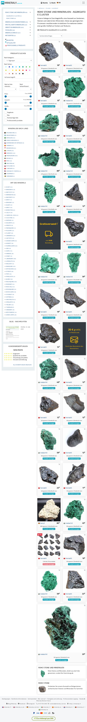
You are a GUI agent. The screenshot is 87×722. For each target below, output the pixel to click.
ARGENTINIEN (11, 135)
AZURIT (9, 205)
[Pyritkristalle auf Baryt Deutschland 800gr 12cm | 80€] (49, 509)
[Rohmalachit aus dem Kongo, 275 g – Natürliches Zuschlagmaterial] (49, 157)
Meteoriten (10, 35)
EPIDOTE (9, 225)
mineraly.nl (69, 707)
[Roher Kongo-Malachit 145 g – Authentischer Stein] (49, 122)
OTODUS (9, 271)
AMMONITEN (10, 194)
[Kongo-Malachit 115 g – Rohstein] (74, 263)
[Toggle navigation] (83, 3)
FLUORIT (9, 233)
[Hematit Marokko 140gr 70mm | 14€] (49, 333)
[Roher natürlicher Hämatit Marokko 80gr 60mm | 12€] (74, 404)
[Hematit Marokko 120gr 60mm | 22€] (49, 474)
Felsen (48, 8)
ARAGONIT (10, 202)
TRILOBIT (9, 304)
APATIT (9, 199)
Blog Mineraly (12, 703)
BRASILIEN (10, 137)
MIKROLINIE (10, 266)
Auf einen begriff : (10, 77)
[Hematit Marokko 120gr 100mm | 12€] (74, 52)
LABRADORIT (11, 258)
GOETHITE (10, 238)
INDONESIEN (11, 148)
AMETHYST (10, 192)
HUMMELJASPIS (11, 246)
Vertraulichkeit (32, 699)
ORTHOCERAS (11, 269)
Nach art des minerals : (8, 85)
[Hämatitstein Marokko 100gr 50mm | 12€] (49, 404)
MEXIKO (9, 158)
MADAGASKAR (12, 155)
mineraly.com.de (33, 707)
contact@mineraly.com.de (58, 703)
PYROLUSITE (10, 276)
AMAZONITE (10, 189)
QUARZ (9, 279)
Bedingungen (6, 699)
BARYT (9, 207)
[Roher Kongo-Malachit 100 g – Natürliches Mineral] (61, 628)
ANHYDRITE (10, 197)
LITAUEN (10, 150)
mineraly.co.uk (20, 707)
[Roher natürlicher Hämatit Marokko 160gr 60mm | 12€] (74, 369)
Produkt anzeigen (49, 71)
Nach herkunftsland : (24, 85)
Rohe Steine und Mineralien (16, 12)
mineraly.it (46, 707)
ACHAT (9, 187)
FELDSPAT (10, 230)
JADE (8, 248)
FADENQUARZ (11, 228)
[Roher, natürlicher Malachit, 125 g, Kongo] (74, 509)
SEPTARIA (10, 297)
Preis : (6, 94)
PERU (9, 160)
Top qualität (10, 43)
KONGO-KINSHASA (12, 140)
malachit (69, 100)
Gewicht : (7, 100)
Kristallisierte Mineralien (16, 25)
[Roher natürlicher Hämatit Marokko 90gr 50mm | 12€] (74, 122)
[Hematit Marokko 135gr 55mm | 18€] (74, 228)
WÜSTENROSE (11, 312)
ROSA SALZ (10, 286)
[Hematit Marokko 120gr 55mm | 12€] (74, 439)
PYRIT (8, 274)
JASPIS (9, 251)
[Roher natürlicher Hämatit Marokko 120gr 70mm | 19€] (49, 298)
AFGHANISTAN (11, 132)
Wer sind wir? (42, 699)
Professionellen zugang (70, 699)
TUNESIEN (10, 168)
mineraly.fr (7, 707)
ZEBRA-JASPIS (11, 314)
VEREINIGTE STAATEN (13, 171)
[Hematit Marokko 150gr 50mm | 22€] (74, 580)
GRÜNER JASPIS (11, 240)
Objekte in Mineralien (14, 27)
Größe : (7, 106)
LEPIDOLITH (10, 261)
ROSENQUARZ (11, 289)
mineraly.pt (80, 707)
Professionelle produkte (16, 45)
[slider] (6, 96)
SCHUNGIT (10, 294)
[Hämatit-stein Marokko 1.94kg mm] (49, 545)
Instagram (31, 703)
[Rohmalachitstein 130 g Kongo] (74, 157)
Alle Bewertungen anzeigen (22, 364)
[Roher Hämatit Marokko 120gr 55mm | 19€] (74, 545)
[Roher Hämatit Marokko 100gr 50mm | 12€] (74, 298)
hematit (43, 65)
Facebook (22, 703)
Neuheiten (9, 40)
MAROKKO (10, 153)
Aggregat (55, 8)
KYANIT (9, 256)
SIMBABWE (10, 176)
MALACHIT (10, 263)
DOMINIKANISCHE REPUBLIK (15, 143)
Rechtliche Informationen (18, 699)
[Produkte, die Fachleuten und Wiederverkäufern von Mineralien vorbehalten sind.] (59, 558)
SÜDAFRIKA (10, 173)
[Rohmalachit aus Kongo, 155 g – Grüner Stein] (49, 580)
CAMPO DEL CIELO (12, 215)
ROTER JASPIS (11, 292)
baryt (42, 523)
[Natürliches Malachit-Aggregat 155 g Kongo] (49, 439)
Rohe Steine (11, 18)
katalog (41, 8)
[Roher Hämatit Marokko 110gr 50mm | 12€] (74, 192)
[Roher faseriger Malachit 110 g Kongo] (74, 87)
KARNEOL (9, 253)
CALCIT (9, 212)
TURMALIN (10, 307)
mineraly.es (58, 707)
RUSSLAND (10, 166)
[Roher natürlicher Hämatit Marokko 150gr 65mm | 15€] (49, 87)
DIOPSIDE (9, 220)
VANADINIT (10, 309)
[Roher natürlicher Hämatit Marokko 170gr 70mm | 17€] (74, 474)
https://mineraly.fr (75, 703)
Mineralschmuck (12, 33)
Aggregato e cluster (14, 16)
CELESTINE (10, 217)
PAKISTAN (10, 163)
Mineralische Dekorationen (16, 22)
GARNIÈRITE (10, 235)
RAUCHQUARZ (11, 281)
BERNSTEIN (10, 210)
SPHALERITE (10, 302)
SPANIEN (9, 145)
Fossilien (10, 30)
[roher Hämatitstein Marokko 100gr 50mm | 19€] (49, 52)
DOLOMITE (10, 222)
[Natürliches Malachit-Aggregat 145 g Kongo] (49, 192)
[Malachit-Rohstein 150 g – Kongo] (49, 263)
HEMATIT (9, 243)
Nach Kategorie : (9, 57)
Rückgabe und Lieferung (54, 699)
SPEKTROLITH (11, 299)
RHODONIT (10, 284)
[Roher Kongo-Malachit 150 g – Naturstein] (49, 369)
